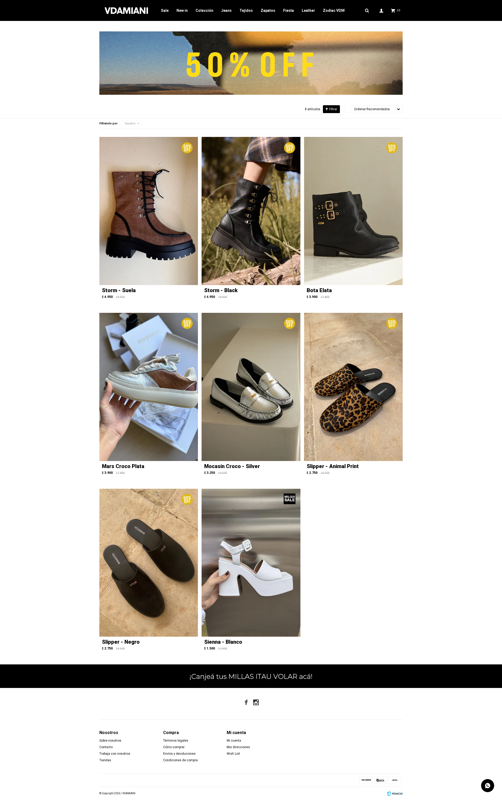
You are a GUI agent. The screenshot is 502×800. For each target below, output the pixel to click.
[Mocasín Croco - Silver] (251, 387)
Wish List (233, 753)
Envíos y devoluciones (179, 753)
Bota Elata (319, 290)
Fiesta (288, 10)
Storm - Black (221, 290)
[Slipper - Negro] (148, 563)
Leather (308, 10)
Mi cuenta (234, 740)
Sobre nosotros (110, 740)
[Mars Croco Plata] (148, 387)
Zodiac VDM (334, 10)
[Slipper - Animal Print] (353, 387)
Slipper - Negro (121, 642)
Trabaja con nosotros (114, 753)
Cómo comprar (174, 747)
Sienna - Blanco (223, 642)
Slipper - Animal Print (333, 466)
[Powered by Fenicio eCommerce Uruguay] (395, 793)
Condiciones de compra (180, 760)
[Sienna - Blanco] (251, 563)
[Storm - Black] (251, 211)
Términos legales (175, 740)
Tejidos (246, 10)
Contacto (106, 747)
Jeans (226, 10)
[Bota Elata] (353, 211)
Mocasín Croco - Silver (232, 466)
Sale (165, 10)
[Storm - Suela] (148, 211)
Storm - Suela (119, 290)
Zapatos (268, 10)
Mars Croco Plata (123, 466)
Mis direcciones (238, 747)
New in (182, 10)
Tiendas (105, 760)
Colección (204, 10)
